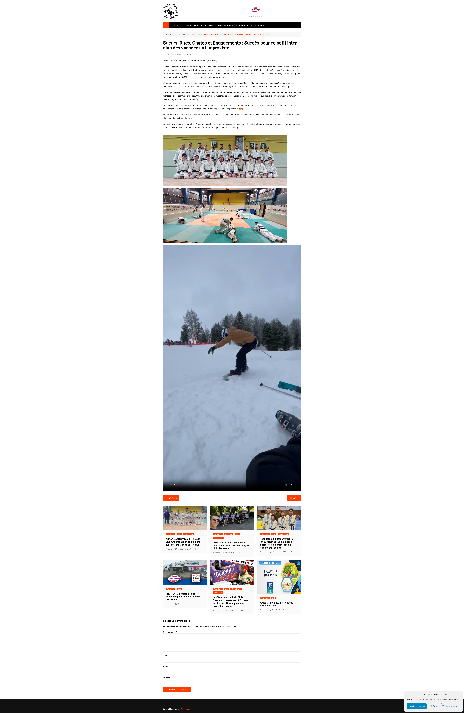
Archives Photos (243, 25)
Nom (166, 655)
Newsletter (259, 25)
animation (228, 534)
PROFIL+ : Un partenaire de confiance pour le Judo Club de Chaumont (183, 596)
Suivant (293, 498)
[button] (250, 16)
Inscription (185, 25)
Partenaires (210, 25)
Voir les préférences (450, 706)
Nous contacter (224, 25)
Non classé (218, 593)
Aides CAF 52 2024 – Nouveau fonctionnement (276, 604)
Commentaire (170, 632)
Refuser (434, 706)
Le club (173, 25)
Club (179, 534)
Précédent (172, 498)
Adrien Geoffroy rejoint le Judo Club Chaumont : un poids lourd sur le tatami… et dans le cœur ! (183, 542)
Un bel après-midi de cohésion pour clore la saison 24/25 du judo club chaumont (231, 545)
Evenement (189, 534)
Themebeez (186, 709)
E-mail (166, 666)
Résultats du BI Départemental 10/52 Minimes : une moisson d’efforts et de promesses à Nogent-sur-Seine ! (276, 543)
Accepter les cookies (416, 706)
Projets (197, 25)
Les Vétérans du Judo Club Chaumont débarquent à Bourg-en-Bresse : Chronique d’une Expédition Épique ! (230, 602)
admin (167, 54)
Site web (167, 677)
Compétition (283, 534)
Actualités (170, 534)
